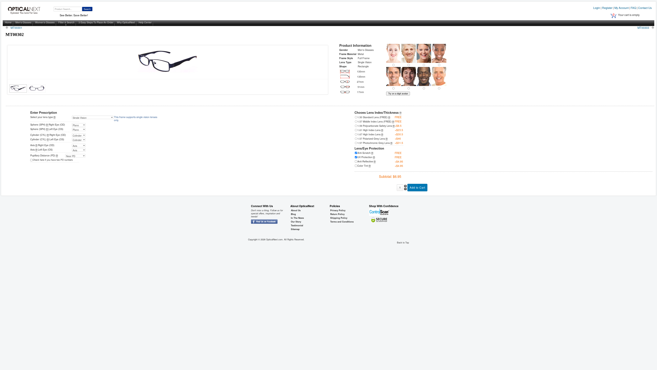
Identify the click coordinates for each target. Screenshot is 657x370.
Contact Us (645, 8)
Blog (293, 214)
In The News (297, 217)
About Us (296, 210)
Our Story (296, 221)
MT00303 (643, 27)
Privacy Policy (337, 210)
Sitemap (295, 229)
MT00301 (16, 27)
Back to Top (403, 242)
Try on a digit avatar (398, 93)
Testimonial (297, 225)
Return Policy (337, 214)
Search (87, 9)
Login (596, 8)
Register (607, 8)
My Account (621, 8)
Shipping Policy (338, 217)
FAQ (633, 8)
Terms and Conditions (342, 221)
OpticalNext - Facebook (264, 221)
